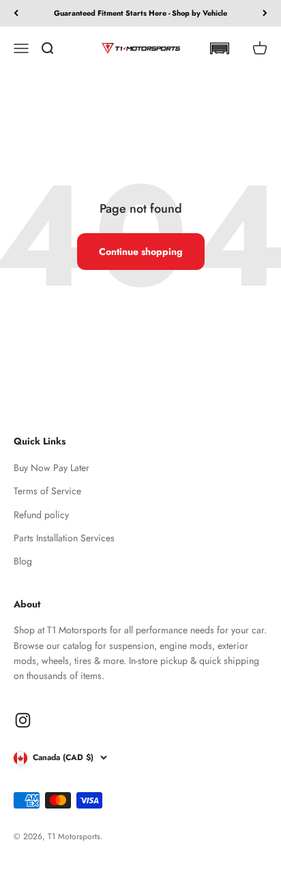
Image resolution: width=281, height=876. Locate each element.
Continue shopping (141, 251)
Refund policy (41, 515)
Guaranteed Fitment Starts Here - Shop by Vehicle (140, 12)
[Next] (265, 13)
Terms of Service (47, 491)
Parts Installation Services (64, 538)
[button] (219, 48)
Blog (23, 561)
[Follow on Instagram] (23, 720)
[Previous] (16, 13)
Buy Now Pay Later (51, 467)
